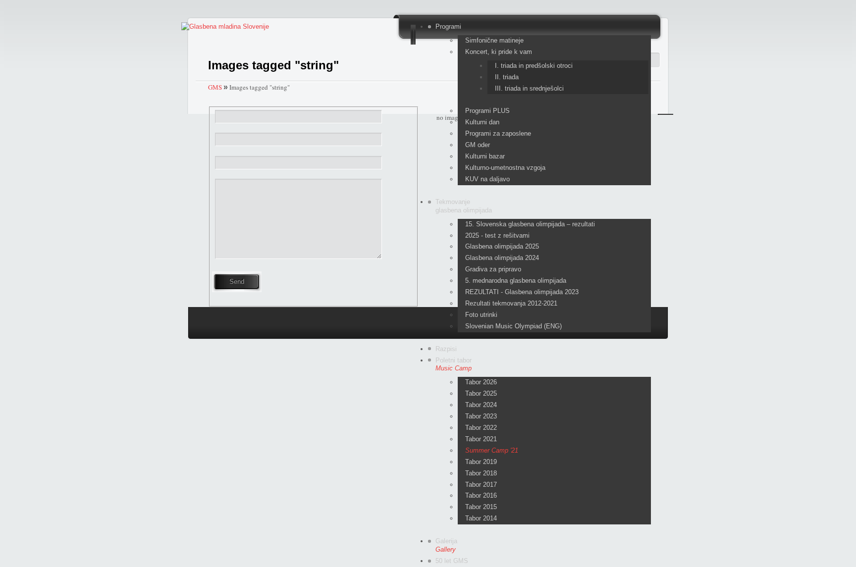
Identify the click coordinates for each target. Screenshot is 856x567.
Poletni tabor (453, 364)
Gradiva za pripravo (493, 269)
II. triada (507, 77)
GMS (215, 87)
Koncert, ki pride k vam (498, 51)
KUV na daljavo (487, 179)
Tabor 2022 (481, 427)
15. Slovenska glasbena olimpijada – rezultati (530, 224)
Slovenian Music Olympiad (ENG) (513, 326)
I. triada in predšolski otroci (534, 65)
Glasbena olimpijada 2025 (502, 246)
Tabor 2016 (481, 495)
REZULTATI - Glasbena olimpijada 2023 (522, 292)
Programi (448, 26)
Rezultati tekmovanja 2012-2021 (511, 303)
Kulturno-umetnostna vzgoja (505, 167)
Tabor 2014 (481, 518)
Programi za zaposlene (498, 133)
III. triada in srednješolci (529, 88)
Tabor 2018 (481, 473)
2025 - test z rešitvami (497, 235)
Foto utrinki (481, 314)
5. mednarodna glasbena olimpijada (515, 280)
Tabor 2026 (481, 382)
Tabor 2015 (481, 507)
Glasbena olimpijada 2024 (502, 257)
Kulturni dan (482, 122)
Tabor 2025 (481, 393)
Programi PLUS (487, 110)
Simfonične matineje (494, 40)
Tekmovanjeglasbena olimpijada (463, 206)
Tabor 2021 (481, 439)
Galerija (446, 545)
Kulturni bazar (485, 156)
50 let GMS (451, 561)
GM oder (477, 145)
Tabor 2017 (481, 484)
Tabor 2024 (481, 405)
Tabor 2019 (481, 461)
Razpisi (446, 349)
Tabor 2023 (481, 416)
